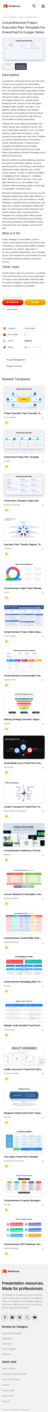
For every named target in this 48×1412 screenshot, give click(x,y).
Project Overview (14, 366)
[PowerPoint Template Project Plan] (24, 485)
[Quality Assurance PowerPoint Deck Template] (24, 1054)
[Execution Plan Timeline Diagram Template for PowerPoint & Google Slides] (24, 529)
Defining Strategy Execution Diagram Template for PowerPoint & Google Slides (23, 719)
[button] (13, 49)
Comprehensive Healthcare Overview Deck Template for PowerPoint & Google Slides (23, 850)
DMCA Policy (7, 1396)
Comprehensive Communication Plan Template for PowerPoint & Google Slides (23, 675)
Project (22, 17)
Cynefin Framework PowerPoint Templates (23, 807)
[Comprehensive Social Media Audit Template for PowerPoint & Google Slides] (24, 922)
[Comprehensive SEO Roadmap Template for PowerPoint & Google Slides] (24, 1229)
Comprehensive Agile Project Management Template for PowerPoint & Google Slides (23, 588)
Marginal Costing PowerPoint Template (23, 1113)
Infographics (7, 1338)
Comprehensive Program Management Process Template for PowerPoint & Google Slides (23, 1200)
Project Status (31, 17)
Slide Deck (7, 1344)
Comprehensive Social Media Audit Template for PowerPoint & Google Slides (23, 938)
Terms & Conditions (10, 1379)
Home (4, 17)
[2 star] (32, 347)
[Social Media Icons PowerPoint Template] (24, 747)
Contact (5, 1385)
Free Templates (9, 1349)
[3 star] (35, 347)
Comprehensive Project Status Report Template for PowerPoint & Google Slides (23, 632)
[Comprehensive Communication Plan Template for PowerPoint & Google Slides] (24, 660)
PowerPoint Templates (12, 1333)
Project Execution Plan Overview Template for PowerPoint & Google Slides (23, 413)
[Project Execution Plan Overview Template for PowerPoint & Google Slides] (24, 398)
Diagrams (6, 1354)
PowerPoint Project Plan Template (21, 457)
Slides (36, 302)
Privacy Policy (8, 1390)
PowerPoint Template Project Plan (21, 501)
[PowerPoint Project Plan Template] (24, 441)
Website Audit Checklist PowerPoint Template (23, 1025)
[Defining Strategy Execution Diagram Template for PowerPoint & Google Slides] (24, 704)
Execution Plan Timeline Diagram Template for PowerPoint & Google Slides (23, 544)
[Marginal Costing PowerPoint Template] (24, 1097)
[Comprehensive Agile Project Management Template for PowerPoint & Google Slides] (24, 573)
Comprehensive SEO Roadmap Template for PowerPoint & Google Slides (23, 1244)
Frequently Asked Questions (14, 1374)
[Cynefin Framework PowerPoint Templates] (24, 791)
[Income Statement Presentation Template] (24, 879)
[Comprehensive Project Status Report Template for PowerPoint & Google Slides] (24, 616)
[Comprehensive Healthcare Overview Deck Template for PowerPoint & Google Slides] (24, 835)
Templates (13, 17)
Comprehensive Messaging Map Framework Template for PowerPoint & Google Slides (23, 981)
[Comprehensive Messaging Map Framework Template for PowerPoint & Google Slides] (24, 966)
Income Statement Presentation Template (23, 894)
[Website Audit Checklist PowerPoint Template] (24, 1010)
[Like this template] (43, 418)
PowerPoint (14, 302)
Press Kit (6, 1401)
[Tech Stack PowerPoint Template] (24, 1141)
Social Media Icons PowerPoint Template (23, 763)
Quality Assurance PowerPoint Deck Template (23, 1069)
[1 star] (30, 347)
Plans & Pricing (8, 1368)
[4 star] (38, 347)
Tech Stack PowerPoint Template (21, 1157)
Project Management (16, 360)
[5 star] (41, 347)
